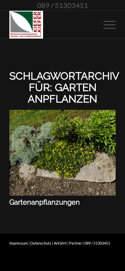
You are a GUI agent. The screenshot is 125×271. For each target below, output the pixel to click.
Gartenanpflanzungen (44, 202)
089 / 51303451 (62, 5)
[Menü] (106, 25)
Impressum (18, 243)
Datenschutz (40, 243)
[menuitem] (106, 25)
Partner (75, 243)
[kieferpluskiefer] (51, 25)
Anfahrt (60, 243)
